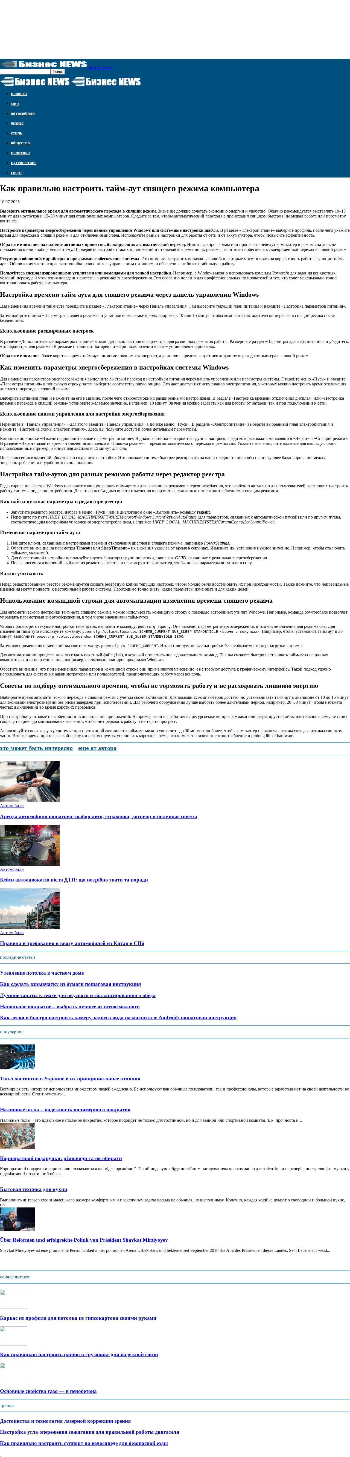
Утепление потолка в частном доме (42, 973)
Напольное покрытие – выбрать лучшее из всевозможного (70, 1006)
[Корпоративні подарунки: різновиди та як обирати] (17, 1147)
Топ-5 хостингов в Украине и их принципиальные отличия (70, 1078)
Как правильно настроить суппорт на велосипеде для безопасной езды (84, 1443)
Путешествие (23, 162)
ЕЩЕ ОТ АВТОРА (97, 748)
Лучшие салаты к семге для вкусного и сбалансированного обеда (78, 995)
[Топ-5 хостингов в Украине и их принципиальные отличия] (17, 1068)
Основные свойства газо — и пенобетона (48, 1391)
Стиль (16, 133)
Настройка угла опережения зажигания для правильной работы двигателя (89, 1432)
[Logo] (35, 86)
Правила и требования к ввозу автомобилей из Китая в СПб (72, 943)
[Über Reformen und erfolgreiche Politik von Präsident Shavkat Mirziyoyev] (17, 1229)
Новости (19, 93)
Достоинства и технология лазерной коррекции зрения (65, 1421)
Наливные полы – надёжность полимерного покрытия (65, 1109)
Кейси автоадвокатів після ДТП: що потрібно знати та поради (74, 880)
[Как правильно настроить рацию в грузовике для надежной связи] (13, 1344)
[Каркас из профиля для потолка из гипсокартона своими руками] (13, 1307)
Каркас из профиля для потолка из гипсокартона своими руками (78, 1318)
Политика (20, 152)
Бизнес (17, 123)
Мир (15, 103)
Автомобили (23, 113)
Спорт (16, 172)
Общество (20, 143)
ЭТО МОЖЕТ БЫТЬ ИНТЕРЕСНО (36, 748)
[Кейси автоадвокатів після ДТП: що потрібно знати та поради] (30, 864)
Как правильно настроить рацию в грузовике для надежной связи (79, 1354)
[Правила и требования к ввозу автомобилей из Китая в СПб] (30, 927)
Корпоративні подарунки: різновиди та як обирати (61, 1158)
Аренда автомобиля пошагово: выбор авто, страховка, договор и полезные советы (98, 816)
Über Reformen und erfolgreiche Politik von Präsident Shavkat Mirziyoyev (84, 1240)
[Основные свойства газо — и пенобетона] (13, 1380)
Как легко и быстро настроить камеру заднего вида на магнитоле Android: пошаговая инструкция (118, 1017)
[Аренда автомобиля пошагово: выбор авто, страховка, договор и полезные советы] (30, 800)
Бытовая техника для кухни (33, 1189)
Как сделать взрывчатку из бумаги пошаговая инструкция (70, 984)
